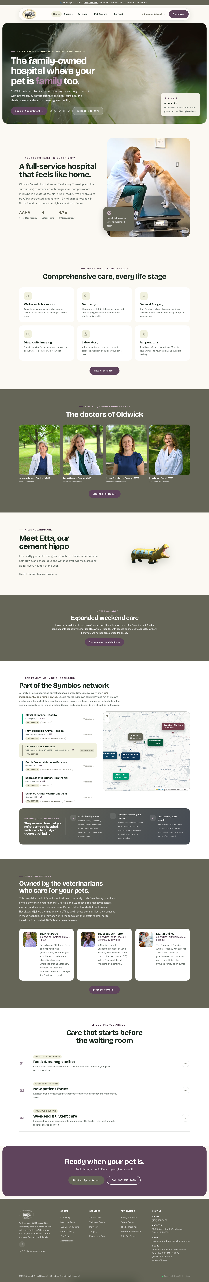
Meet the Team (67, 1222)
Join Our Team (128, 1236)
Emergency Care (97, 1236)
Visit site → (88, 719)
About (67, 14)
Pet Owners (100, 14)
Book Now (179, 14)
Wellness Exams (97, 1222)
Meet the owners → (104, 989)
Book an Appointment (86, 1180)
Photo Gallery (67, 1231)
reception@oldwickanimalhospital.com (171, 1241)
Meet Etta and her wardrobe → (38, 574)
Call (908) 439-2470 (88, 111)
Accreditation (67, 1240)
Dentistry (93, 1226)
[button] (121, 770)
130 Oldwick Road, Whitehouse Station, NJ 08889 (167, 1231)
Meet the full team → (105, 494)
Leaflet (161, 789)
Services (82, 14)
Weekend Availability (131, 1231)
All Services (95, 1217)
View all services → (104, 370)
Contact (118, 14)
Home (56, 14)
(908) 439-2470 (91, 2)
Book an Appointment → (29, 111)
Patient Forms (127, 1222)
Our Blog (64, 1236)
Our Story (65, 1217)
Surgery (93, 1231)
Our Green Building (69, 1226)
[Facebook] (22, 1244)
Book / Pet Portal (129, 1217)
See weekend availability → (104, 642)
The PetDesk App (129, 1226)
